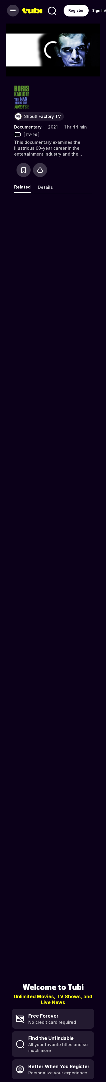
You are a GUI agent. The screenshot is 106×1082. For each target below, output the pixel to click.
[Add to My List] (23, 170)
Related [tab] (22, 186)
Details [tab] (45, 187)
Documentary (28, 126)
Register (76, 10)
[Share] (40, 170)
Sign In (98, 10)
